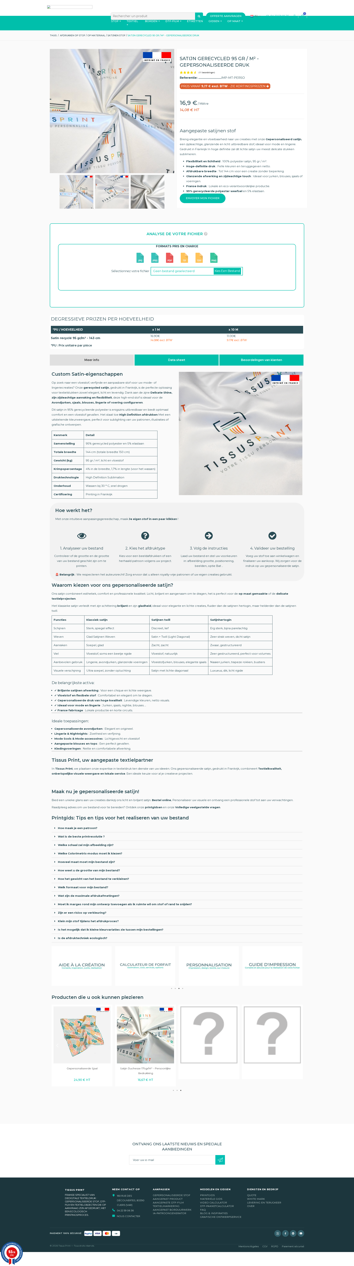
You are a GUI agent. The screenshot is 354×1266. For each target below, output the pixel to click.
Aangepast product (168, 1198)
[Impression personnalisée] (76, 192)
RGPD (274, 1246)
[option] (81, 966)
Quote (251, 1195)
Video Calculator (213, 1202)
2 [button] (175, 988)
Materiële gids (211, 1198)
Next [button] (297, 1045)
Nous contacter (128, 1216)
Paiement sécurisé (293, 1246)
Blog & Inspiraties (214, 1213)
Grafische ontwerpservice (220, 1216)
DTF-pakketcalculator (217, 1206)
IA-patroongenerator (169, 1213)
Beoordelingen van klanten (261, 360)
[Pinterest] (293, 1233)
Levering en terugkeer (264, 1202)
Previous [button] (57, 1045)
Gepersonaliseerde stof (171, 1195)
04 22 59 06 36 (279, 16)
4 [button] (182, 988)
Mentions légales (249, 1246)
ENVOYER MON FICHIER (202, 198)
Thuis (53, 35)
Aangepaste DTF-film (168, 1202)
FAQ (203, 1209)
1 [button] (171, 988)
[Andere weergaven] (51, 192)
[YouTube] (301, 1233)
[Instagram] (277, 1233)
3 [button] (179, 988)
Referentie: (189, 77)
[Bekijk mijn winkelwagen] (302, 16)
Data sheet (176, 360)
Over (250, 1206)
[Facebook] (285, 1233)
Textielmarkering (166, 1206)
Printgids (207, 1195)
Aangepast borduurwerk (172, 1209)
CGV (265, 1246)
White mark (256, 1198)
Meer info (91, 360)
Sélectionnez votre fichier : (131, 271)
